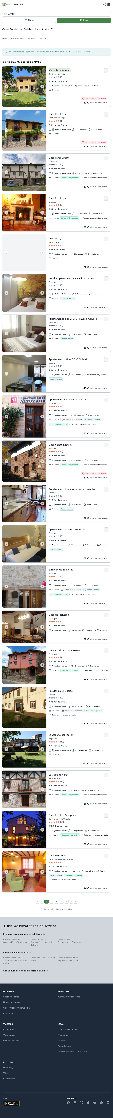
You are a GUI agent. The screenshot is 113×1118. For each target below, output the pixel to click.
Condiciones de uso (68, 1029)
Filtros (31, 20)
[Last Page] (75, 902)
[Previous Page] (42, 902)
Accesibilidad (64, 1046)
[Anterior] (6, 86)
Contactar (8, 1013)
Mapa (85, 20)
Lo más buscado (11, 1040)
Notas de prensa (11, 1002)
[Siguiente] (42, 86)
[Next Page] (71, 902)
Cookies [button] (62, 1040)
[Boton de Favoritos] (106, 70)
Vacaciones (9, 1034)
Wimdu (6, 1073)
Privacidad (63, 1034)
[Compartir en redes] (104, 4)
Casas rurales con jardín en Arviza (42, 959)
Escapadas (8, 1029)
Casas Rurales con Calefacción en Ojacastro (69, 940)
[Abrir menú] (109, 4)
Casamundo (9, 1078)
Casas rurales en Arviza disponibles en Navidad (68, 959)
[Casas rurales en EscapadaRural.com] (12, 4)
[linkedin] (108, 1103)
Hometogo (8, 1067)
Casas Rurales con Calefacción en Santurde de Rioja (41, 942)
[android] (11, 1103)
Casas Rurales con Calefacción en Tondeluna (15, 940)
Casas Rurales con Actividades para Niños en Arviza (15, 960)
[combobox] (56, 14)
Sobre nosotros (11, 996)
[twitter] (81, 1103)
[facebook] (68, 1103)
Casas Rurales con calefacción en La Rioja (26, 970)
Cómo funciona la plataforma (72, 1051)
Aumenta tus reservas (69, 996)
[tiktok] (88, 1103)
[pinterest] (101, 1103)
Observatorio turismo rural (16, 1007)
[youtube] (94, 1103)
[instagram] (75, 1103)
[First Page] (37, 902)
